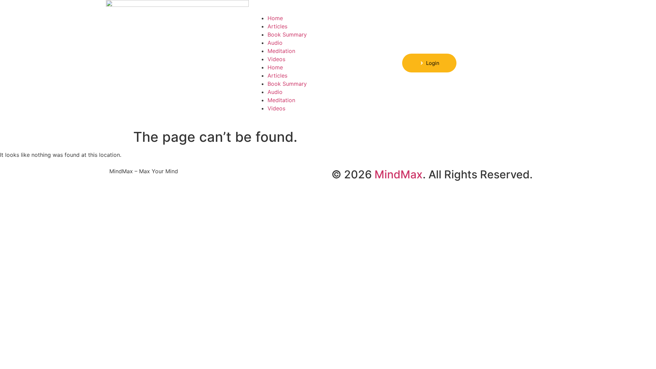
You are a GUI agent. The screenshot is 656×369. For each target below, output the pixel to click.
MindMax (398, 174)
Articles (277, 26)
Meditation (281, 50)
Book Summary (287, 34)
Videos (276, 59)
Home (275, 18)
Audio (275, 42)
